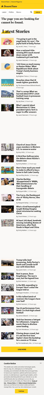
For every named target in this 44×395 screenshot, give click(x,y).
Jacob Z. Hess (22, 47)
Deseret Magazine (16, 2)
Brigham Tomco (23, 76)
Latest (4, 12)
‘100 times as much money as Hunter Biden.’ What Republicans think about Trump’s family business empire (28, 69)
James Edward (23, 316)
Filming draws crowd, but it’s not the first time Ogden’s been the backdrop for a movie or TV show (28, 337)
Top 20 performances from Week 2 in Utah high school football (28, 310)
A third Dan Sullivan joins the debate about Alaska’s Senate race (27, 158)
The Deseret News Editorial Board (29, 85)
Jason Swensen (23, 60)
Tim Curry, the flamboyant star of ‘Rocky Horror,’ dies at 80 (28, 197)
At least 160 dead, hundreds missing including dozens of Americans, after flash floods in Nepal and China (28, 224)
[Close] (40, 363)
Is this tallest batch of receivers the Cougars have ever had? (28, 299)
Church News (22, 216)
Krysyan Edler (22, 191)
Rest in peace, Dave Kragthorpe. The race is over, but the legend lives (27, 276)
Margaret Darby (23, 203)
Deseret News (5, 2)
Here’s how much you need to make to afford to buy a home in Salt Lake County (28, 170)
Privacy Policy (11, 383)
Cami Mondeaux (23, 329)
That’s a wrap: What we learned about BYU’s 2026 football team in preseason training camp (28, 95)
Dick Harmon (22, 281)
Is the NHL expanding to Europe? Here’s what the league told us (27, 287)
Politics (11, 12)
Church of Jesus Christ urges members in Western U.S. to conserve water (28, 147)
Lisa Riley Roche (23, 175)
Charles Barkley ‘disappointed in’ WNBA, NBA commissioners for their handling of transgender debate (27, 184)
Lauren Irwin (22, 270)
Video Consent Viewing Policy (27, 383)
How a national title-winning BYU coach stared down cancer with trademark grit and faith (27, 54)
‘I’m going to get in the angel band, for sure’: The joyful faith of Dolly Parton (28, 41)
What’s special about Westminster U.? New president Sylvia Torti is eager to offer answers (26, 108)
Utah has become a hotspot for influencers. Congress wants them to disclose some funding (28, 323)
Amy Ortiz (21, 152)
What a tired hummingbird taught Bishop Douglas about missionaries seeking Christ (28, 210)
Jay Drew (21, 101)
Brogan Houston (23, 293)
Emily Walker (22, 164)
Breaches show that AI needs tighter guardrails (27, 81)
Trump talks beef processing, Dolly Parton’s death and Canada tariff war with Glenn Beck (28, 263)
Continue (21, 391)
